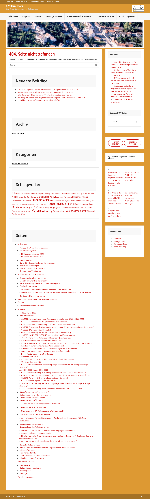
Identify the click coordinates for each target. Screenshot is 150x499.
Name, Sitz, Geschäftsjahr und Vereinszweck (37, 263)
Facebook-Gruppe (132, 143)
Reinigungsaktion (56, 207)
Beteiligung (80, 194)
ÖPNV (23, 214)
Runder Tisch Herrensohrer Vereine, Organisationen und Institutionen (47, 448)
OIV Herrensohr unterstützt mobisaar (35, 456)
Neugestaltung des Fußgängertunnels (34, 427)
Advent (16, 193)
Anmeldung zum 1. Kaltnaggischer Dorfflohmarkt (40, 404)
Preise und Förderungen (29, 266)
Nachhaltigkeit (26, 207)
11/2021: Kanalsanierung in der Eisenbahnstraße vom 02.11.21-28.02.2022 (51, 389)
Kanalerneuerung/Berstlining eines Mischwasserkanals (43, 346)
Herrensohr (41, 200)
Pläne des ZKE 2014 (29, 357)
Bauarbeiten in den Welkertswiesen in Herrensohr (41, 341)
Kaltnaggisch (80, 201)
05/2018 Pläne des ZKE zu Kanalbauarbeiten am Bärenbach (44, 378)
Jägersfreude (69, 200)
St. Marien (88, 207)
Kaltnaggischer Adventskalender (32, 398)
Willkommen (13, 16)
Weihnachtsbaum (59, 211)
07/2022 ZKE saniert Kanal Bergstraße (36, 330)
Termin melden (115, 143)
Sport (82, 207)
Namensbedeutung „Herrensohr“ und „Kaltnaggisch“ (40, 283)
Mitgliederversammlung (84, 204)
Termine (10, 2)
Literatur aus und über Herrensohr (33, 281)
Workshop (16, 214)
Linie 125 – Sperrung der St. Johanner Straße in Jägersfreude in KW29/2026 (48, 90)
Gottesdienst (17, 201)
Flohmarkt (68, 197)
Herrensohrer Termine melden (32, 306)
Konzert (53, 203)
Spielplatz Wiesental (27, 450)
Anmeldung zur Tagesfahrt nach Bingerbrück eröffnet (39, 100)
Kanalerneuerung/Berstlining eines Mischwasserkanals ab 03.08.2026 (45, 92)
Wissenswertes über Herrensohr (80, 16)
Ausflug (47, 194)
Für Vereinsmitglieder (28, 250)
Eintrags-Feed (119, 241)
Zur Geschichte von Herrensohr (32, 296)
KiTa (45, 204)
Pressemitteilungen (37, 2)
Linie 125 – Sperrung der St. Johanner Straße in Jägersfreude (45, 351)
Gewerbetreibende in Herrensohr (33, 278)
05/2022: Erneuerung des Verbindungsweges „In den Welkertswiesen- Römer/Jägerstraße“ (57, 327)
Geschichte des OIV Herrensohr (33, 268)
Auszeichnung (56, 194)
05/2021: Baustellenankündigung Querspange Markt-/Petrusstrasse (48, 324)
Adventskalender (28, 193)
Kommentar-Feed (120, 244)
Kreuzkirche (66, 203)
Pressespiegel (25, 471)
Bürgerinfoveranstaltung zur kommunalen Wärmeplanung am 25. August (132, 198)
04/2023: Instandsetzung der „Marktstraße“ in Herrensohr (44, 322)
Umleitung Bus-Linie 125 (31, 362)
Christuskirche (21, 197)
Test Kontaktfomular (28, 453)
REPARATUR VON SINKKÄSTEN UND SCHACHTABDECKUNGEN (47, 359)
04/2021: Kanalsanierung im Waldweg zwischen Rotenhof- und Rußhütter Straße (53, 373)
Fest (52, 196)
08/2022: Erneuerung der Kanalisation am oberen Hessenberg (46, 332)
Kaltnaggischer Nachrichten (34, 204)
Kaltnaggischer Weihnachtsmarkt (33, 407)
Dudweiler (44, 196)
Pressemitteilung (43, 207)
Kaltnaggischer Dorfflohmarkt (31, 400)
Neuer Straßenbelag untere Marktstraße (37, 354)
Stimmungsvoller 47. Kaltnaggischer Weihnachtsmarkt (42, 411)
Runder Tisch (68, 207)
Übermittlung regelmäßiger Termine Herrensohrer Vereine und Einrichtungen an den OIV (56, 292)
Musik (15, 207)
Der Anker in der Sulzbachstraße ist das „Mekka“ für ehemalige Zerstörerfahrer (115, 198)
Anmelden (117, 239)
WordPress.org (119, 247)
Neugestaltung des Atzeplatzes (32, 424)
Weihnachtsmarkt (76, 210)
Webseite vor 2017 (106, 16)
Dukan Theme (20, 496)
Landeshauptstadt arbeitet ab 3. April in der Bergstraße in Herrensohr (49, 349)
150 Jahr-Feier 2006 (28, 313)
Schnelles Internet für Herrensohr (33, 458)
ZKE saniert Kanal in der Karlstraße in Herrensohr (38, 299)
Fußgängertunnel (80, 197)
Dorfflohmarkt (32, 197)
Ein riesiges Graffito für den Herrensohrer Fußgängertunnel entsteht (48, 431)
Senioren (76, 207)
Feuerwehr (59, 197)
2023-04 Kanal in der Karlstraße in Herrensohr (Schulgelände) (46, 338)
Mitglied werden (53, 2)
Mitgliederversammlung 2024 (32, 254)
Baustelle (66, 193)
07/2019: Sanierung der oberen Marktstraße (38, 381)
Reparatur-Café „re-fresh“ (30, 445)
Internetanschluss (57, 201)
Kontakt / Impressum (127, 16)
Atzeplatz (40, 193)
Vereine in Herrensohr (28, 286)
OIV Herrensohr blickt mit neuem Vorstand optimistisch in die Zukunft (45, 95)
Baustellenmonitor (27, 316)
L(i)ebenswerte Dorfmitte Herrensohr (35, 414)
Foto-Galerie (21, 2)
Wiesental (90, 211)
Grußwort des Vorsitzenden (31, 271)
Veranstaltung (42, 210)
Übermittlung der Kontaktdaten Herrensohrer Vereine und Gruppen (48, 290)
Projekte (26, 16)
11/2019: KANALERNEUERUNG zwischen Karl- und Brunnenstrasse (48, 335)
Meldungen (24, 473)
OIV (36, 207)
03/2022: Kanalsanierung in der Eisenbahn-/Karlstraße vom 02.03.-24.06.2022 (52, 319)
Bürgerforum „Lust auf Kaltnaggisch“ (34, 392)
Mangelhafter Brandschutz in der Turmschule (114, 213)
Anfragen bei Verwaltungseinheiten (34, 248)
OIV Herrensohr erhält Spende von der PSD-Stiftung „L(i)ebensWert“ (49, 441)
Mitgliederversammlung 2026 (32, 257)
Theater (14, 211)
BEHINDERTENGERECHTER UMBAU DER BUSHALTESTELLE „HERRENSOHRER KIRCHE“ (57, 343)
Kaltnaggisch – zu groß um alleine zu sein (36, 395)
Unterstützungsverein (24, 211)
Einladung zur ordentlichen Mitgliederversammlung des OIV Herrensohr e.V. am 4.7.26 (51, 98)
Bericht (73, 194)
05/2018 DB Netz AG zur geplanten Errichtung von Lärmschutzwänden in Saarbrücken (55, 375)
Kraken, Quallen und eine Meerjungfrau (36, 433)
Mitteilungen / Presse (54, 16)
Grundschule (26, 201)
